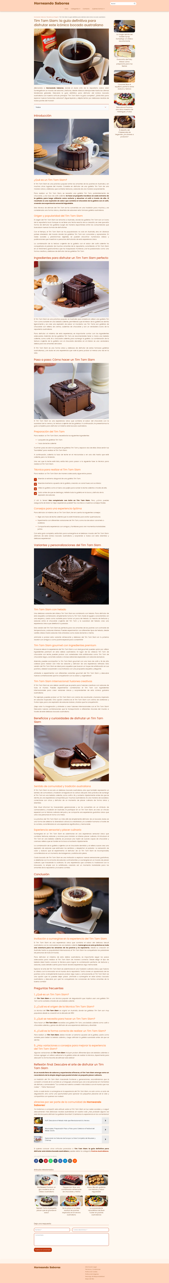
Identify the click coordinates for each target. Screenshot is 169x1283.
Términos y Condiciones (92, 1269)
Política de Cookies (91, 1272)
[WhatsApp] (50, 1161)
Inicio (66, 9)
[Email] (70, 1161)
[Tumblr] (55, 1161)
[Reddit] (75, 1161)
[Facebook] (36, 1161)
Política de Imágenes (92, 1274)
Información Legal (91, 1267)
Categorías (75, 9)
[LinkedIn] (60, 1161)
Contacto (86, 9)
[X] (41, 1161)
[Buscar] (134, 3)
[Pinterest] (46, 1161)
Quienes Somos (97, 9)
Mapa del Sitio (89, 1279)
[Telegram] (65, 1161)
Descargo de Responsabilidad (94, 1276)
